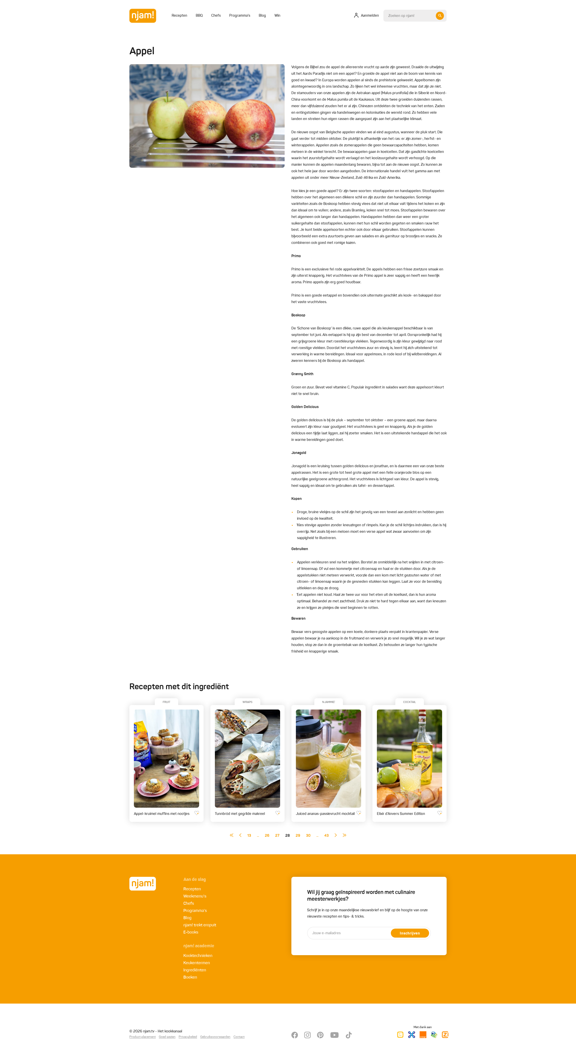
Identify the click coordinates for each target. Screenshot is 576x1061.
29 (298, 836)
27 (277, 836)
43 (326, 836)
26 (267, 836)
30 (308, 836)
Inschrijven (410, 933)
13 (249, 836)
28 (287, 836)
